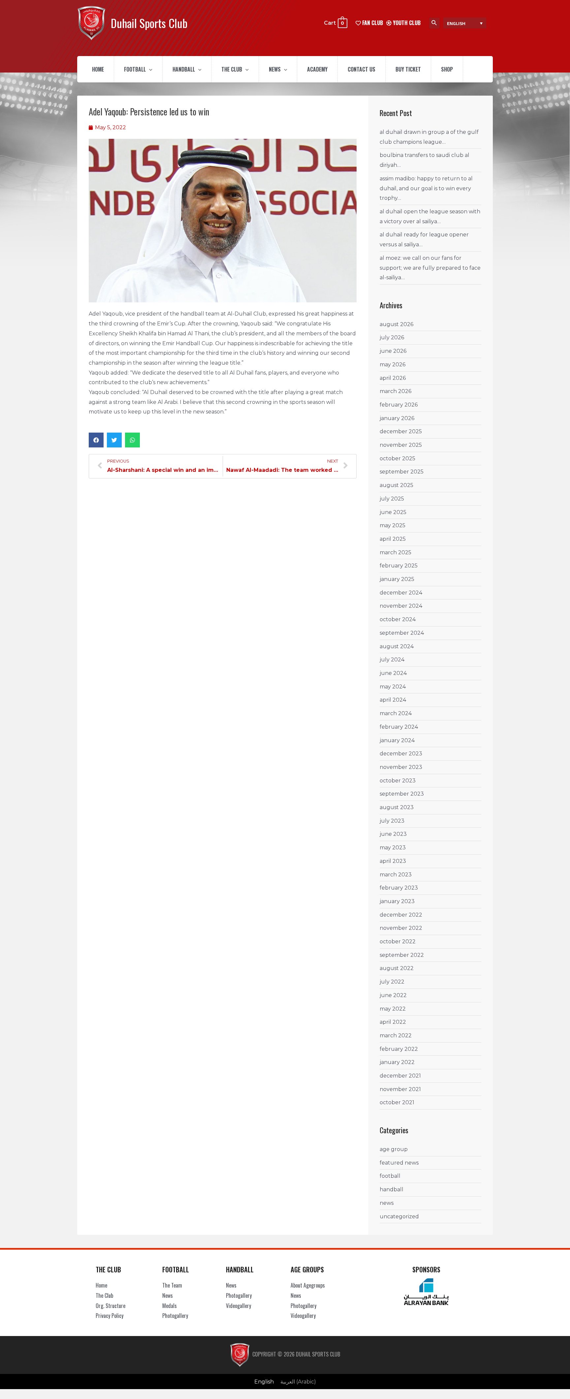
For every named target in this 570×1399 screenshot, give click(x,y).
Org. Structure (110, 1306)
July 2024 (392, 659)
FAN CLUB (372, 23)
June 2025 (393, 512)
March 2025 (395, 552)
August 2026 (396, 324)
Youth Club (406, 23)
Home (98, 69)
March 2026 (395, 391)
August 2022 (397, 968)
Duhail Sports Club (149, 23)
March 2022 (396, 1035)
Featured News (399, 1163)
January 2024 (397, 740)
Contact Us (361, 69)
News (275, 69)
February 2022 (399, 1049)
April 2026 (393, 378)
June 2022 (393, 995)
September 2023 (402, 794)
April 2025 (393, 539)
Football (135, 69)
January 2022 (397, 1062)
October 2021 (397, 1102)
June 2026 (393, 351)
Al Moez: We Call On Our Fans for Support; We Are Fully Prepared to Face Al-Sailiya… (430, 268)
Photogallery (175, 1316)
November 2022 (401, 928)
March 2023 (396, 874)
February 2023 (399, 888)
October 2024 (398, 619)
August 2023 (397, 807)
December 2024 (401, 593)
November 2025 (401, 445)
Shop (447, 69)
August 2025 (396, 485)
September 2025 (402, 472)
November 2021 (400, 1089)
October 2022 (398, 941)
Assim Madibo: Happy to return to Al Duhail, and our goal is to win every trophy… (426, 188)
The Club (231, 69)
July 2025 (392, 499)
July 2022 (392, 982)
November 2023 (401, 767)
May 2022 (393, 1009)
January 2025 (397, 579)
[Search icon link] (434, 23)
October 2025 (397, 458)
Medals (169, 1306)
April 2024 (393, 700)
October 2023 (398, 780)
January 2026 (397, 418)
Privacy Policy (109, 1316)
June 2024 (393, 673)
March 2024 (396, 713)
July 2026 (392, 337)
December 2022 (401, 915)
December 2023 (401, 753)
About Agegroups (308, 1285)
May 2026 (392, 364)
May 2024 (393, 687)
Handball (184, 69)
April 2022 (393, 1022)
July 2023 (392, 821)
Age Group (394, 1149)
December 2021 (400, 1076)
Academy (317, 69)
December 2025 (401, 431)
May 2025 (392, 525)
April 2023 (393, 861)
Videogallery (238, 1306)
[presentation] (149, 69)
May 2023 (393, 847)
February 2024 (399, 727)
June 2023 (393, 834)
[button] (96, 440)
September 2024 (402, 633)
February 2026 (399, 405)
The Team (172, 1285)
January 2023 (397, 901)
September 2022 (402, 955)
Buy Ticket (408, 69)
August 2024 (397, 646)
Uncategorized (399, 1216)
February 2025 (399, 566)
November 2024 (401, 606)
